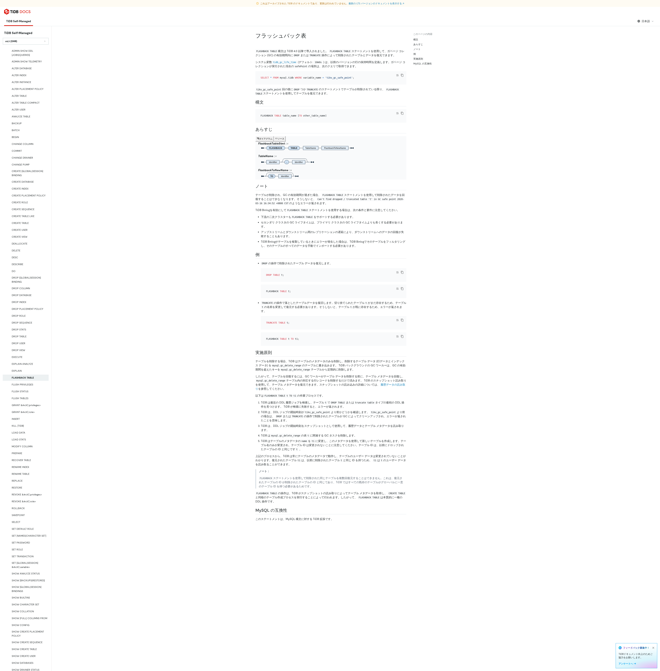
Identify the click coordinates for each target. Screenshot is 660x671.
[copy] (402, 75)
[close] (653, 647)
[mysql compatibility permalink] (290, 510)
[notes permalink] (271, 186)
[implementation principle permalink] (275, 353)
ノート (417, 49)
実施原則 (418, 58)
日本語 (646, 21)
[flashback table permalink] (309, 35)
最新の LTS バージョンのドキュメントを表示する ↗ (376, 3)
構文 (415, 39)
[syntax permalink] (266, 102)
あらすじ (418, 44)
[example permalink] (262, 255)
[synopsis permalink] (275, 129)
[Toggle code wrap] (397, 75)
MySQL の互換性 (422, 63)
